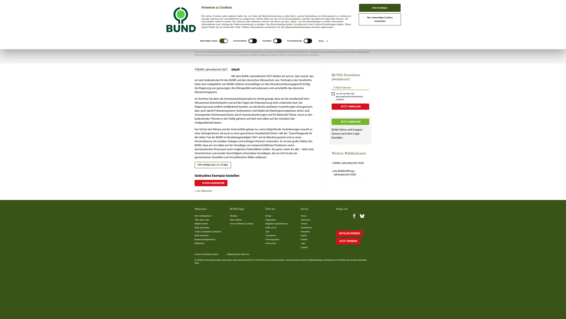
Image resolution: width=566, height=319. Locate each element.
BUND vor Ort (270, 228)
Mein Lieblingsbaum (203, 216)
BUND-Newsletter (202, 228)
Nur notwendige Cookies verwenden (380, 19)
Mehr (321, 41)
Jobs (267, 232)
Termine (304, 224)
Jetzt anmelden (350, 121)
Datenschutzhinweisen (298, 27)
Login (303, 243)
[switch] (253, 41)
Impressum (327, 27)
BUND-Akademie (202, 235)
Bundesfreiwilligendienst (205, 239)
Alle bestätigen (380, 7)
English (304, 235)
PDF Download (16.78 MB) (213, 164)
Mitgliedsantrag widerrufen (238, 254)
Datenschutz (270, 243)
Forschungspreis (272, 239)
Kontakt (304, 239)
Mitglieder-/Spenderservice (276, 224)
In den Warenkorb (213, 183)
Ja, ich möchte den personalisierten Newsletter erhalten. (349, 96)
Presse (304, 216)
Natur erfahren (236, 220)
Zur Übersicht (204, 190)
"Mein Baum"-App (202, 220)
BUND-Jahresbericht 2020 (348, 163)
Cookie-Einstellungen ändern (206, 254)
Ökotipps (233, 216)
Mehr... (197, 263)
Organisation (270, 220)
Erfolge (268, 216)
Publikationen (306, 228)
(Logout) (304, 247)
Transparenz (270, 235)
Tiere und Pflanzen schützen (242, 224)
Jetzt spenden (348, 241)
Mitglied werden (201, 224)
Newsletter (305, 232)
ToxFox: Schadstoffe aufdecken (208, 232)
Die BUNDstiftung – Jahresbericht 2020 (344, 172)
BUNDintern (199, 243)
